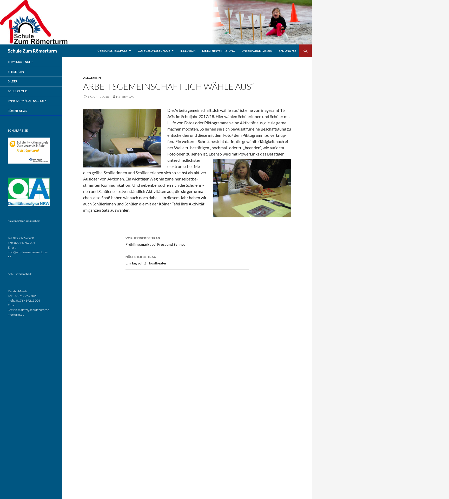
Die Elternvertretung (218, 50)
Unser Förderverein (257, 50)
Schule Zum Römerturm (32, 51)
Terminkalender (20, 61)
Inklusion (187, 50)
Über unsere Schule (112, 50)
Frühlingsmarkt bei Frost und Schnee (155, 241)
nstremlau (125, 97)
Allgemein (92, 78)
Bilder (12, 81)
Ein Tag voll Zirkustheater (146, 260)
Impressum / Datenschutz (27, 100)
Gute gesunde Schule (154, 50)
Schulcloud (17, 91)
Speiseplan (16, 71)
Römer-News (17, 110)
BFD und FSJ (287, 50)
